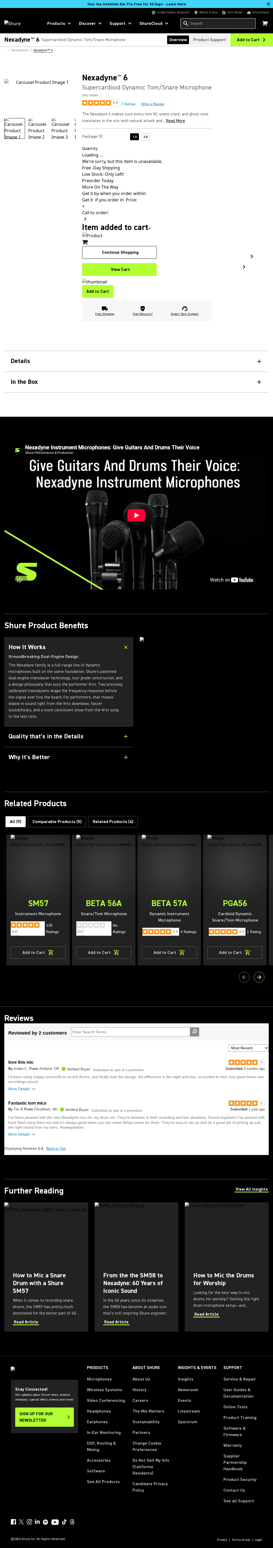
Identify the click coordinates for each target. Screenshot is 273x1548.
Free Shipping (104, 314)
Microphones (99, 1379)
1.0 (134, 137)
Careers (140, 1400)
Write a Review (152, 104)
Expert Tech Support (185, 314)
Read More (175, 120)
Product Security (240, 1479)
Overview (178, 39)
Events (184, 1400)
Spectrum (187, 1422)
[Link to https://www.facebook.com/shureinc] (13, 1521)
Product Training (239, 1417)
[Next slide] (259, 977)
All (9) (15, 821)
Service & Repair (239, 1379)
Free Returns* (143, 314)
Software (96, 1471)
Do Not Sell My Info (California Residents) (151, 1467)
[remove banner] (268, 4)
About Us (141, 1379)
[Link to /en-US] (20, 23)
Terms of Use (241, 1540)
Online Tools (235, 1407)
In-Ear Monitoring (104, 1432)
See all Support (238, 1501)
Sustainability (146, 1422)
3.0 (145, 137)
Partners (141, 1432)
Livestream (189, 1411)
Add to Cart (97, 291)
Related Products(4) (113, 821)
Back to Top (56, 1148)
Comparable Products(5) (57, 821)
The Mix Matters (148, 1411)
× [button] (149, 228)
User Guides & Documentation (238, 1393)
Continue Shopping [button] (120, 252)
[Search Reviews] (194, 1031)
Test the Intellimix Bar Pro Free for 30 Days (136, 4)
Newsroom (188, 1390)
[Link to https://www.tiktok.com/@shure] (64, 1521)
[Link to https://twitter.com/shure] (21, 1521)
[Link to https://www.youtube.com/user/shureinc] (55, 1522)
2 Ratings (128, 104)
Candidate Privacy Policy (150, 1487)
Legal (258, 1540)
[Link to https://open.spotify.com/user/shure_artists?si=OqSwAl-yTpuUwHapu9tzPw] (46, 1522)
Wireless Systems (104, 1390)
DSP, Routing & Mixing (101, 1446)
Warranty (232, 1445)
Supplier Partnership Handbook (242, 1462)
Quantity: (90, 148)
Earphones (97, 1422)
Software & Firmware (234, 1431)
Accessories (98, 1460)
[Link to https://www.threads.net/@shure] (72, 1521)
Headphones (99, 1411)
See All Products (103, 1481)
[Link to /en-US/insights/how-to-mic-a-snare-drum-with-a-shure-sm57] (46, 1266)
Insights (185, 1379)
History (140, 1390)
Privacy (222, 1540)
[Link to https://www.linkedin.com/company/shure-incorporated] (37, 1521)
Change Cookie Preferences (147, 1446)
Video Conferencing (106, 1400)
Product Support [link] (209, 39)
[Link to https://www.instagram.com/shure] (29, 1521)
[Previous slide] (244, 977)
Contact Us (234, 1490)
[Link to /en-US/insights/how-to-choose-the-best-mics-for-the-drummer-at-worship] (227, 1266)
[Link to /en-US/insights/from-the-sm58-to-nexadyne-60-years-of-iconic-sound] (137, 1266)
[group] (14, 128)
